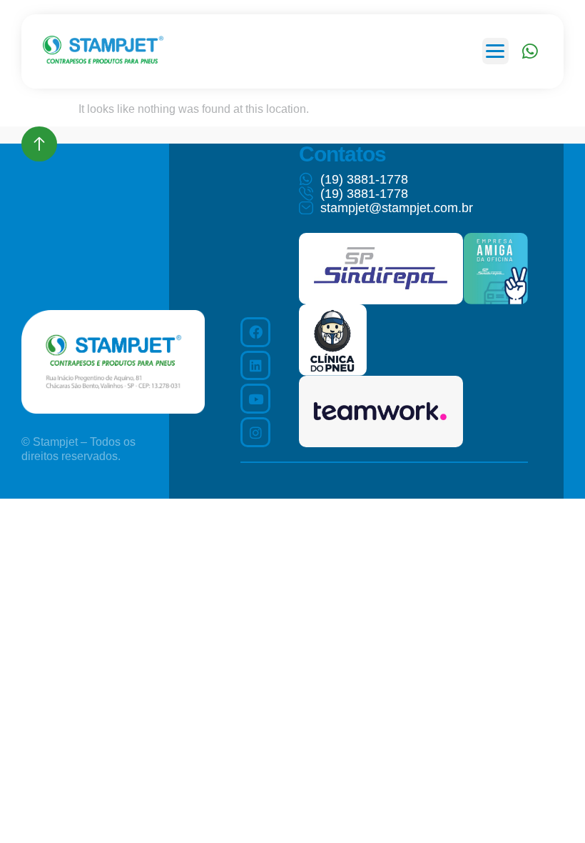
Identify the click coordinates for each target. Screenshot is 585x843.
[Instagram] (255, 432)
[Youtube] (255, 399)
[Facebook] (255, 332)
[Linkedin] (255, 366)
